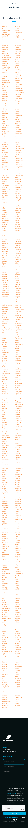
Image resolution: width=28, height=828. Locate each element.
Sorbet (3, 406)
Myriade (17, 65)
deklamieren (5, 249)
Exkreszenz (5, 531)
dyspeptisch (18, 338)
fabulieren (18, 288)
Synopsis (17, 183)
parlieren (17, 397)
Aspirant (4, 519)
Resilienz (4, 65)
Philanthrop (5, 117)
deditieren (18, 571)
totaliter (17, 533)
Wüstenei (4, 32)
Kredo (3, 335)
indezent (17, 416)
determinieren (19, 175)
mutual (17, 674)
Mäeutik (4, 544)
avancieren (18, 232)
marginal (4, 137)
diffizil (16, 302)
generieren (18, 523)
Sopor (3, 552)
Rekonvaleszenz (6, 701)
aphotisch (4, 478)
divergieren (5, 135)
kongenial (4, 430)
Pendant (4, 676)
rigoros (17, 443)
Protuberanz (18, 98)
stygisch (17, 342)
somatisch (4, 298)
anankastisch (5, 352)
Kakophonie (5, 624)
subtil (16, 177)
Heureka (4, 571)
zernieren (17, 482)
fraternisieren (18, 32)
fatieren (17, 583)
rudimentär (5, 664)
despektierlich (6, 705)
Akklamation (5, 432)
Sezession (4, 179)
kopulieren (18, 207)
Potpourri (17, 410)
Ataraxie (4, 410)
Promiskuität (18, 49)
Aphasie (4, 391)
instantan (17, 290)
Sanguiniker (5, 49)
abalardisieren (19, 465)
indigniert (17, 36)
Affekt (3, 540)
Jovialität (4, 523)
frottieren (4, 317)
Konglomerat (18, 406)
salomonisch (18, 53)
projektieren (18, 649)
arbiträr (4, 474)
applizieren (18, 249)
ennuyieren (5, 191)
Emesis (4, 174)
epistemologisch (19, 309)
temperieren (5, 220)
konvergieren (5, 286)
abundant (17, 371)
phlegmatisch (5, 53)
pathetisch (18, 241)
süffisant (4, 259)
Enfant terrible (6, 597)
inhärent (17, 428)
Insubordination (6, 57)
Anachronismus (6, 189)
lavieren (4, 208)
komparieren (5, 284)
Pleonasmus (5, 311)
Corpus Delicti (5, 321)
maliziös (4, 210)
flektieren (4, 451)
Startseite (14, 3)
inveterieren (18, 686)
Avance (17, 236)
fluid (3, 257)
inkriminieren (18, 420)
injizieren (17, 251)
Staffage (17, 162)
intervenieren (18, 426)
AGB (23, 817)
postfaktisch (5, 344)
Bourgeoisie (5, 579)
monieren (17, 110)
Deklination (5, 589)
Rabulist (17, 300)
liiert (16, 144)
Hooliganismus (6, 373)
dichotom (17, 28)
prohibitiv (17, 550)
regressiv (4, 408)
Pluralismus (5, 389)
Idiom (3, 28)
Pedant (17, 216)
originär (17, 273)
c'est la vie (5, 175)
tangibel (4, 150)
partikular (4, 401)
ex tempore (18, 542)
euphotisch (5, 476)
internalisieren (6, 82)
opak (3, 164)
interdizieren (18, 501)
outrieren (17, 447)
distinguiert (5, 218)
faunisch (17, 579)
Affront (17, 546)
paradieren (5, 226)
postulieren (5, 395)
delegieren (18, 459)
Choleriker (4, 51)
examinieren (18, 370)
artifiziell (17, 699)
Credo (3, 581)
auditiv (4, 494)
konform (17, 108)
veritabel (4, 346)
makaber (17, 670)
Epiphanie (4, 666)
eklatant (17, 135)
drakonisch (5, 251)
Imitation (17, 274)
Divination (4, 26)
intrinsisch (4, 614)
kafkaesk (17, 26)
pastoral (17, 531)
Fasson (3, 659)
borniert (4, 496)
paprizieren (18, 564)
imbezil (17, 280)
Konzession (5, 447)
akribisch (4, 197)
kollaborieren (5, 307)
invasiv (17, 278)
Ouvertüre (4, 641)
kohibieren (18, 492)
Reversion (17, 319)
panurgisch (18, 647)
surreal (17, 484)
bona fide (17, 612)
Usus (3, 84)
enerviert (4, 224)
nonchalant (5, 61)
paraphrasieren (6, 80)
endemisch (18, 399)
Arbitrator (17, 296)
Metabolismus (19, 404)
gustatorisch (5, 492)
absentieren (5, 222)
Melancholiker (6, 55)
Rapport (4, 649)
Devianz (4, 591)
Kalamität (4, 548)
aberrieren (18, 467)
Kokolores (4, 631)
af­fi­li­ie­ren (17, 121)
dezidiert (4, 77)
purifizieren (18, 608)
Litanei (4, 40)
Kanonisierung (19, 102)
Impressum (14, 819)
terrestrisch (18, 228)
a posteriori (5, 370)
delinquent (5, 587)
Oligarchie (4, 356)
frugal (3, 472)
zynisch (17, 676)
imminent (17, 172)
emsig (16, 701)
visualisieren (18, 519)
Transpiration (5, 686)
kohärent (4, 100)
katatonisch (5, 234)
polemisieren (5, 364)
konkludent (5, 422)
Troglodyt (17, 224)
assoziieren (18, 218)
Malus (3, 412)
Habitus (17, 119)
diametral (4, 707)
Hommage (4, 612)
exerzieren (5, 269)
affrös (16, 567)
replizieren (18, 626)
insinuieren (5, 564)
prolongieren (18, 185)
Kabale (4, 622)
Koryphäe (4, 441)
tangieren (4, 684)
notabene (17, 47)
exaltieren (4, 703)
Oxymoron (4, 699)
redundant (5, 195)
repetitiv (4, 381)
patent (3, 375)
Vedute (17, 137)
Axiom (3, 368)
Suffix (16, 77)
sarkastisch (18, 678)
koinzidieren (5, 294)
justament (17, 655)
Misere (3, 302)
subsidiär (17, 271)
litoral (16, 536)
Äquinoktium (18, 133)
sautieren (4, 486)
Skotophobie (18, 694)
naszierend (18, 645)
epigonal (17, 562)
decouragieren (19, 573)
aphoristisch (5, 399)
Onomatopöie (5, 238)
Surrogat (17, 486)
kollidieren (18, 203)
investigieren (18, 422)
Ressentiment (5, 387)
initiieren (17, 255)
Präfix (3, 645)
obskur (17, 517)
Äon (16, 521)
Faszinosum (5, 296)
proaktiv (4, 657)
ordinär (17, 321)
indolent (17, 358)
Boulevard (18, 71)
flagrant (17, 30)
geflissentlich (18, 705)
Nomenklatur (5, 637)
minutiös (4, 104)
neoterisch (18, 692)
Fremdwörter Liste (14, 7)
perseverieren (19, 90)
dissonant (17, 44)
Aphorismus (18, 245)
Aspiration (4, 102)
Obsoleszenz (5, 436)
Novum (4, 205)
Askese (3, 575)
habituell (17, 214)
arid (3, 678)
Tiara (16, 59)
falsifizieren (18, 38)
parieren (17, 414)
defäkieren (5, 96)
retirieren (17, 620)
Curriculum (5, 583)
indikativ (4, 274)
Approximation (6, 573)
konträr (4, 670)
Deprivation (18, 403)
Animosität (5, 232)
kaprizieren (5, 280)
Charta (3, 585)
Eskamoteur (5, 534)
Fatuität (17, 575)
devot (3, 593)
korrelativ (4, 383)
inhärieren (18, 131)
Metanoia (4, 567)
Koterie (17, 600)
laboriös (17, 610)
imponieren (18, 210)
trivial (16, 439)
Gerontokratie (5, 562)
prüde (3, 457)
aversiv (4, 143)
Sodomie (4, 98)
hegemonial (18, 129)
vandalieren (18, 436)
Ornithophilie (5, 36)
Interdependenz (6, 618)
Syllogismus (5, 366)
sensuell (17, 348)
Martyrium (4, 110)
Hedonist (4, 513)
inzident (17, 327)
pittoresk (4, 663)
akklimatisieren (19, 148)
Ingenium (4, 461)
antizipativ (5, 203)
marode (17, 587)
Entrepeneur (18, 445)
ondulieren (18, 208)
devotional (5, 170)
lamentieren (5, 459)
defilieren (4, 455)
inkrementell (5, 201)
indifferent (18, 430)
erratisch (4, 414)
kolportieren (5, 554)
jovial (3, 228)
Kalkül (16, 441)
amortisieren (5, 515)
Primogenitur (18, 158)
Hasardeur (4, 606)
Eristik (16, 298)
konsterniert (5, 282)
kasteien (4, 313)
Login (23, 821)
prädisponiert (19, 160)
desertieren (18, 195)
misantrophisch (19, 92)
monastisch (18, 478)
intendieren (18, 307)
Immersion (18, 282)
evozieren (4, 146)
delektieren (18, 189)
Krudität (17, 589)
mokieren (17, 688)
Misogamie (18, 401)
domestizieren (6, 106)
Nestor (3, 635)
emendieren (18, 329)
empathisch (5, 503)
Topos (3, 404)
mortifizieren (5, 261)
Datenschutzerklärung (11, 793)
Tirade (3, 463)
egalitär (17, 154)
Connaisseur (5, 44)
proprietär (4, 71)
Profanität (4, 385)
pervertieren (18, 164)
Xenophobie (5, 148)
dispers (4, 263)
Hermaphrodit (6, 67)
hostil (16, 558)
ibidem (17, 602)
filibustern (4, 315)
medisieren (18, 684)
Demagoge (4, 216)
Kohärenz (4, 628)
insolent (17, 34)
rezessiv (17, 168)
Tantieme (4, 682)
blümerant (18, 259)
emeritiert (18, 375)
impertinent (5, 542)
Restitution (18, 364)
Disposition (5, 127)
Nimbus (4, 362)
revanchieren (18, 238)
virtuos (3, 653)
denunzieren (5, 569)
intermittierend (19, 40)
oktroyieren (5, 119)
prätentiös (4, 166)
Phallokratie (18, 88)
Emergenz (17, 125)
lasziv (3, 123)
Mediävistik (5, 688)
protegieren (18, 191)
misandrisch (18, 84)
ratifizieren (5, 156)
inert (3, 416)
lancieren (17, 193)
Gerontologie (5, 604)
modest (17, 690)
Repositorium (5, 558)
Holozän (17, 73)
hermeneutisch (6, 437)
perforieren (18, 212)
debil (16, 513)
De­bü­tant (4, 577)
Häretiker (4, 509)
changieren (5, 538)
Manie (3, 420)
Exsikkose (17, 496)
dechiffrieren (18, 455)
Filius (16, 67)
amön (16, 566)
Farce (3, 599)
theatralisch (18, 243)
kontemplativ (5, 144)
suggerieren (18, 488)
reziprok (4, 655)
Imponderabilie (19, 269)
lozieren (17, 664)
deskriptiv (18, 457)
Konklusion (5, 498)
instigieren (18, 424)
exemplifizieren (19, 174)
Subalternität (18, 311)
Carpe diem (5, 108)
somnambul (18, 306)
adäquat (17, 294)
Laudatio (17, 265)
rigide (16, 377)
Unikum (4, 690)
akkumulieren (19, 166)
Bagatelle (17, 220)
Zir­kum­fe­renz (18, 474)
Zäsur (3, 88)
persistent (4, 697)
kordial (17, 529)
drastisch (17, 604)
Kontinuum (5, 397)
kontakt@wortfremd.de (9, 751)
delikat (17, 82)
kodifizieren (18, 490)
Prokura (17, 113)
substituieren (5, 131)
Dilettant (4, 525)
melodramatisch (6, 379)
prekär (17, 111)
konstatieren (5, 185)
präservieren (18, 187)
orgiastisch (5, 560)
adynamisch (5, 243)
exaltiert (4, 271)
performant (18, 304)
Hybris (3, 78)
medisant (17, 680)
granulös (17, 635)
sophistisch (5, 465)
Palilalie (17, 261)
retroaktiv (17, 618)
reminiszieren (19, 344)
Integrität (4, 434)
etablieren (18, 292)
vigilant (4, 550)
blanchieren (18, 115)
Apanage (4, 418)
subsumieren (5, 253)
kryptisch (4, 484)
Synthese (4, 371)
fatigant (17, 581)
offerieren (17, 284)
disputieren (18, 418)
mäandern (18, 104)
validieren (18, 434)
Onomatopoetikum (7, 306)
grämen (4, 354)
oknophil (17, 534)
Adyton (4, 245)
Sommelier (5, 45)
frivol (3, 426)
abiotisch (17, 470)
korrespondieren (19, 205)
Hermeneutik (5, 610)
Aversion (17, 80)
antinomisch (18, 697)
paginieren (18, 127)
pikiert (3, 333)
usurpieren (5, 152)
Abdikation (18, 463)
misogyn (17, 86)
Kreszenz (17, 240)
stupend (17, 630)
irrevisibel (18, 639)
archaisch (4, 94)
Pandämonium (6, 30)
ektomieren (5, 168)
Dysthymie (18, 179)
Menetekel (18, 315)
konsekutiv (18, 325)
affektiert (4, 323)
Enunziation (18, 498)
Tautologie (4, 358)
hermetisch (5, 482)
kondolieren (5, 403)
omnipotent (5, 304)
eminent (4, 265)
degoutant (18, 350)
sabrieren (4, 240)
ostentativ (4, 278)
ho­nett (3, 521)
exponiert (4, 511)
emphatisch (5, 501)
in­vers (16, 276)
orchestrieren (18, 267)
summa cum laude (7, 651)
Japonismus (5, 674)
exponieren (5, 63)
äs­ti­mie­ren (5, 162)
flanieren (17, 257)
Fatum (16, 577)
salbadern (4, 443)
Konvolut (4, 90)
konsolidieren (5, 288)
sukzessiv (4, 92)
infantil (4, 338)
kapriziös (4, 360)
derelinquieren (19, 199)
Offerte (17, 286)
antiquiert (4, 377)
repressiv (17, 624)
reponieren (18, 628)
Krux (3, 325)
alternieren (5, 453)
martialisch (18, 366)
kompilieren (18, 201)
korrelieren (5, 533)
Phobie (17, 143)
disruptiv (4, 428)
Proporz (4, 647)
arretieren (18, 346)
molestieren (18, 666)
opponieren (5, 187)
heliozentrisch (6, 608)
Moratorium (5, 507)
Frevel (16, 381)
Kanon (16, 100)
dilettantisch (5, 236)
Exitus (3, 115)
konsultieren (18, 226)
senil (3, 672)
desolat (4, 129)
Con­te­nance (18, 449)
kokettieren (18, 373)
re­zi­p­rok (4, 449)
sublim (17, 661)
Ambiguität (18, 408)
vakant (3, 680)
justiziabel (18, 94)
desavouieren (5, 505)
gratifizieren (18, 323)
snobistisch (5, 529)
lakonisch (4, 214)
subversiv (4, 212)
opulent (4, 661)
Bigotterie (4, 160)
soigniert (4, 154)
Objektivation (18, 123)
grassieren (18, 653)
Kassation (17, 631)
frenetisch (4, 602)
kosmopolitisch (19, 181)
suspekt (17, 544)
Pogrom (17, 552)
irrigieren (17, 641)
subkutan (17, 247)
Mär (3, 467)
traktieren (17, 437)
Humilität (17, 505)
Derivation (18, 170)
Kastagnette (18, 69)
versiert (17, 432)
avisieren (17, 461)
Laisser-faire (18, 42)
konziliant (17, 387)
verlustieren (18, 383)
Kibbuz (17, 63)
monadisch (18, 500)
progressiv (4, 255)
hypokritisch (18, 78)
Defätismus (5, 331)
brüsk (16, 335)
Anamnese (4, 694)
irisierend (17, 313)
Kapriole (4, 626)
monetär (17, 511)
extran (16, 494)
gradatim (17, 633)
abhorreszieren (19, 468)
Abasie (3, 480)
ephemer (17, 622)
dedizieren (5, 113)
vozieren (17, 234)
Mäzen (3, 633)
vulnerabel (18, 385)
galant (16, 156)
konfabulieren (5, 290)
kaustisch (17, 682)
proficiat (17, 616)
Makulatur (4, 424)
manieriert (5, 75)
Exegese (17, 141)
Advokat (4, 241)
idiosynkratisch (6, 34)
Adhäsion (17, 57)
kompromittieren (19, 61)
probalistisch (18, 507)
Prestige (17, 368)
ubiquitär (17, 412)
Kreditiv (17, 657)
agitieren (4, 193)
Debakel (17, 606)
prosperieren (5, 177)
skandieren (5, 230)
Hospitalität (18, 614)
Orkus (3, 350)
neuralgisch (18, 96)
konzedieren (5, 292)
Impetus (4, 300)
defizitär (4, 536)
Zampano (17, 476)
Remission (18, 360)
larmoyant (4, 566)
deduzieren (5, 468)
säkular (17, 340)
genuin (17, 106)
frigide (17, 352)
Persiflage (4, 643)
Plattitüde (4, 73)
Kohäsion (4, 517)
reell (16, 593)
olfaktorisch (5, 267)
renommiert (18, 548)
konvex (4, 630)
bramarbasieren (6, 139)
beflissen (17, 703)
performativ (5, 172)
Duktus (3, 595)
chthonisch (18, 480)
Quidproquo (5, 86)
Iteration (4, 620)
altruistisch (18, 146)
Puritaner (4, 696)
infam (3, 340)
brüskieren (18, 333)
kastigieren (5, 488)
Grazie (16, 538)
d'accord (17, 453)
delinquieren (18, 197)
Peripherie (18, 379)
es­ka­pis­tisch (5, 125)
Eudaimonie (18, 509)
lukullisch (4, 276)
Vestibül (4, 133)
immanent (4, 199)
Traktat (4, 121)
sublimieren (5, 393)
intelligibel (18, 503)
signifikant (4, 490)
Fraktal (3, 600)
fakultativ (4, 158)
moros (16, 672)
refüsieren (18, 597)
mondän (4, 183)
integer (4, 273)
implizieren (18, 253)
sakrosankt (18, 51)
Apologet (17, 230)
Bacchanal (18, 356)
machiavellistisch (7, 42)
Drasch (3, 500)
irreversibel (18, 637)
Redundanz (5, 692)
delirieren (17, 395)
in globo (17, 585)
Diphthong (18, 75)
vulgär (3, 207)
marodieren (5, 342)
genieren (17, 525)
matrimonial (18, 45)
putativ (17, 595)
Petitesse (4, 181)
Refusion (17, 599)
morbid (17, 668)
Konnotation (5, 47)
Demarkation (18, 391)
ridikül (3, 327)
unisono (4, 470)
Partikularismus (6, 546)
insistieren (5, 616)
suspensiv (17, 696)
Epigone (17, 331)
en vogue (4, 668)
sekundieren (5, 445)
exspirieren (18, 540)
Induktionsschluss (7, 329)
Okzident (4, 639)
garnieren (17, 560)
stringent (4, 348)
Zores (16, 591)
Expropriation (19, 317)
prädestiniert (18, 139)
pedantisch (5, 309)
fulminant (17, 117)
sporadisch (18, 337)
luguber (17, 663)
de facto (17, 569)
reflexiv (17, 263)
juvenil (17, 651)
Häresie (4, 38)
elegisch (4, 556)
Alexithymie (18, 152)
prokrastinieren (6, 141)
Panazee (17, 659)
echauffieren (5, 59)
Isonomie (17, 556)
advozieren (5, 527)
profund (17, 362)
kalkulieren (18, 527)
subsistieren (5, 337)
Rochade (17, 55)
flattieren (17, 389)
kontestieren (5, 319)
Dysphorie (4, 439)
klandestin (18, 554)
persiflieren (18, 150)
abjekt (16, 472)
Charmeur (17, 451)
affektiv (17, 354)
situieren (17, 643)
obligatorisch (5, 69)
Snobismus (5, 247)
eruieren (4, 111)
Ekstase (17, 222)
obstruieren (18, 393)
